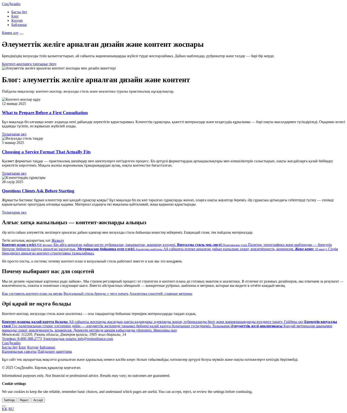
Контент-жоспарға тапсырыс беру (29, 64)
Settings (9, 400)
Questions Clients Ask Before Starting (38, 190)
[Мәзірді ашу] (21, 34)
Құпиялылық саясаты (19, 351)
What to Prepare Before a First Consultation (45, 112)
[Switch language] (4, 406)
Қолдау (17, 20)
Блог (15, 16)
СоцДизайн (11, 4)
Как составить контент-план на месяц (32, 294)
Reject (24, 400)
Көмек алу (10, 33)
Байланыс (19, 25)
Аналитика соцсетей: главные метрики (160, 294)
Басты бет (19, 12)
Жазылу (57, 240)
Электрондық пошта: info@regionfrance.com (78, 339)
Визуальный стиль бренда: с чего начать (95, 294)
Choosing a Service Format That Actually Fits (46, 151)
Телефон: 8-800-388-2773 (22, 339)
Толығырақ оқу (14, 134)
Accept (38, 400)
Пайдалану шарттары (55, 351)
